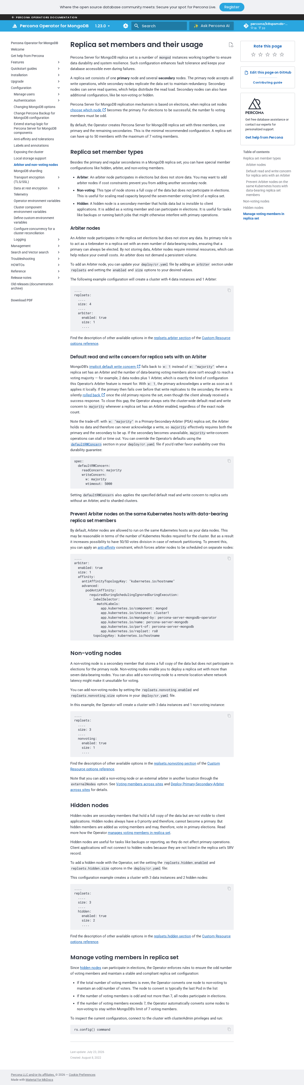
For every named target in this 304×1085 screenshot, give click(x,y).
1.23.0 (100, 26)
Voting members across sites (139, 784)
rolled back (92, 395)
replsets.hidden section (172, 936)
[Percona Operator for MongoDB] (14, 26)
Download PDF (22, 300)
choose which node (86, 110)
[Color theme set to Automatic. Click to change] (125, 26)
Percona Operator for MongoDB (34, 43)
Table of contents (256, 152)
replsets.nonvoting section (175, 763)
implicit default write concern (113, 367)
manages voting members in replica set (139, 833)
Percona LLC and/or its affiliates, (33, 1074)
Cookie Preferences (82, 1074)
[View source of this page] (231, 44)
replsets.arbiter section (172, 338)
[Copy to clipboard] (229, 290)
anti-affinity (106, 547)
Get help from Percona (264, 137)
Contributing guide (267, 82)
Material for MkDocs (39, 1079)
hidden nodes (90, 968)
